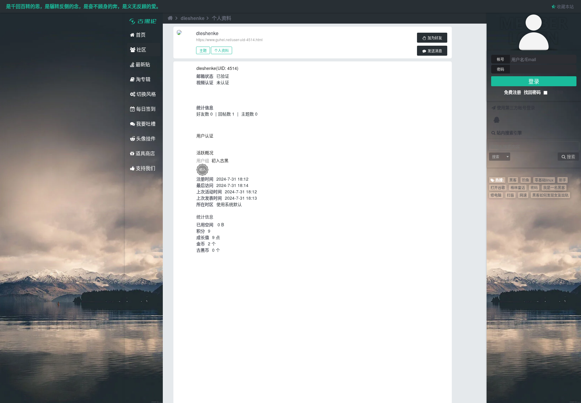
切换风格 (145, 93)
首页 (140, 34)
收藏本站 (565, 6)
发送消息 (434, 51)
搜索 (495, 156)
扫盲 (510, 195)
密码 (500, 69)
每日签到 (145, 108)
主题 (203, 50)
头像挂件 (145, 138)
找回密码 (532, 92)
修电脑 (496, 195)
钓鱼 (525, 179)
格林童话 (517, 187)
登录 (533, 81)
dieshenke (193, 18)
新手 (562, 179)
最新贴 (142, 64)
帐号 (500, 59)
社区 (140, 49)
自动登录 (556, 92)
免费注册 (512, 92)
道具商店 (144, 153)
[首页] (169, 18)
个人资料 (221, 50)
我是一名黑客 (554, 187)
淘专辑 (142, 79)
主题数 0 (249, 114)
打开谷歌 (498, 187)
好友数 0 (204, 114)
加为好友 (434, 38)
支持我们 (145, 168)
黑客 (513, 179)
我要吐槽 (145, 123)
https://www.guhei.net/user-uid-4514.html (229, 39)
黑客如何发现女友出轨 (550, 195)
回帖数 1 (226, 114)
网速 (523, 195)
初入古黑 (220, 160)
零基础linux (544, 179)
